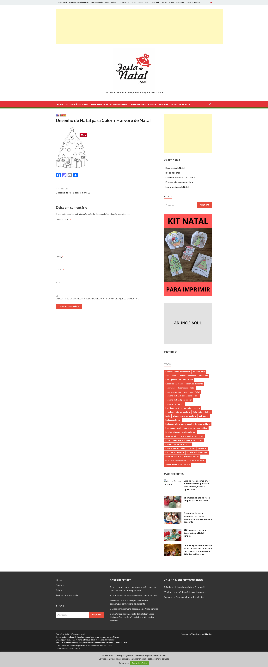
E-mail (60, 270)
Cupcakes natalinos (174, 384)
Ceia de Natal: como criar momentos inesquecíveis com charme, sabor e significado (197, 485)
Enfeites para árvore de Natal (178, 408)
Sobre (59, 590)
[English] (57, 115)
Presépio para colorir (174, 452)
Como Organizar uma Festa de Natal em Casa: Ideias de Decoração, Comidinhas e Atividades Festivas (198, 549)
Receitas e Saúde (193, 2)
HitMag (208, 634)
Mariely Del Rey (168, 2)
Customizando (97, 2)
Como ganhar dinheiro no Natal (179, 380)
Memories (180, 2)
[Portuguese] (61, 115)
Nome (59, 257)
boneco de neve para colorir (177, 371)
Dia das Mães (124, 2)
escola (197, 408)
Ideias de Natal (172, 172)
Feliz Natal (197, 412)
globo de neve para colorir (184, 416)
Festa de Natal (121, 643)
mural (167, 440)
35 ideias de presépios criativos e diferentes (184, 592)
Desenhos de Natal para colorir (109, 104)
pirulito (191, 448)
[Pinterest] (211, 2)
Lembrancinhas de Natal (143, 104)
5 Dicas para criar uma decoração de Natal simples (195, 533)
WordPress (196, 634)
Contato (60, 585)
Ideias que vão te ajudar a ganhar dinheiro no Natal (187, 424)
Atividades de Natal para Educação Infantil (184, 587)
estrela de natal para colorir (177, 412)
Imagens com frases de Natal (175, 104)
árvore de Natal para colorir (177, 464)
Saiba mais (124, 663)
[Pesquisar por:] (188, 205)
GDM (134, 2)
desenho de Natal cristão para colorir (181, 396)
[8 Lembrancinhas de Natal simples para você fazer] (172, 498)
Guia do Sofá (143, 2)
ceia (174, 376)
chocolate (203, 376)
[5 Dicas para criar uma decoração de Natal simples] (172, 530)
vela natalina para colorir (176, 460)
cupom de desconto (194, 384)
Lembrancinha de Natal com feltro (180, 432)
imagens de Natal (173, 428)
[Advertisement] (139, 26)
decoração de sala (173, 392)
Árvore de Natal (197, 460)
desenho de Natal (192, 392)
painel (168, 444)
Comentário (63, 220)
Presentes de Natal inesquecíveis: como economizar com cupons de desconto (198, 517)
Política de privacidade (67, 595)
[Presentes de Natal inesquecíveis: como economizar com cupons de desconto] (172, 513)
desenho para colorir (174, 404)
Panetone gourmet (182, 444)
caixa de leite (199, 371)
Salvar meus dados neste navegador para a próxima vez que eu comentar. (97, 299)
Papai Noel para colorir (175, 448)
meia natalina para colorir (192, 436)
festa (167, 416)
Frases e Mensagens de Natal (179, 182)
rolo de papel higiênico (197, 452)
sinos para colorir (173, 456)
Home (60, 104)
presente (202, 448)
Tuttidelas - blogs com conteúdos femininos (98, 640)
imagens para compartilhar (195, 428)
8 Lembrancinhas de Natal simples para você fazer (197, 499)
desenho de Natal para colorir (178, 400)
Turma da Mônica (191, 456)
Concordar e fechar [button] (139, 663)
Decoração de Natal (77, 104)
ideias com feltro (172, 420)
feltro (207, 412)
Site (58, 282)
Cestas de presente (187, 376)
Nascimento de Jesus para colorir (188, 440)
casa (167, 376)
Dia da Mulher (110, 2)
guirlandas (203, 416)
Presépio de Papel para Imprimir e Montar (184, 597)
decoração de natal (186, 388)
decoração (170, 388)
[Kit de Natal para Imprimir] (188, 295)
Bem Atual (62, 2)
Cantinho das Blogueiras (79, 2)
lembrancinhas (171, 436)
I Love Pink (155, 2)
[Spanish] (64, 115)
